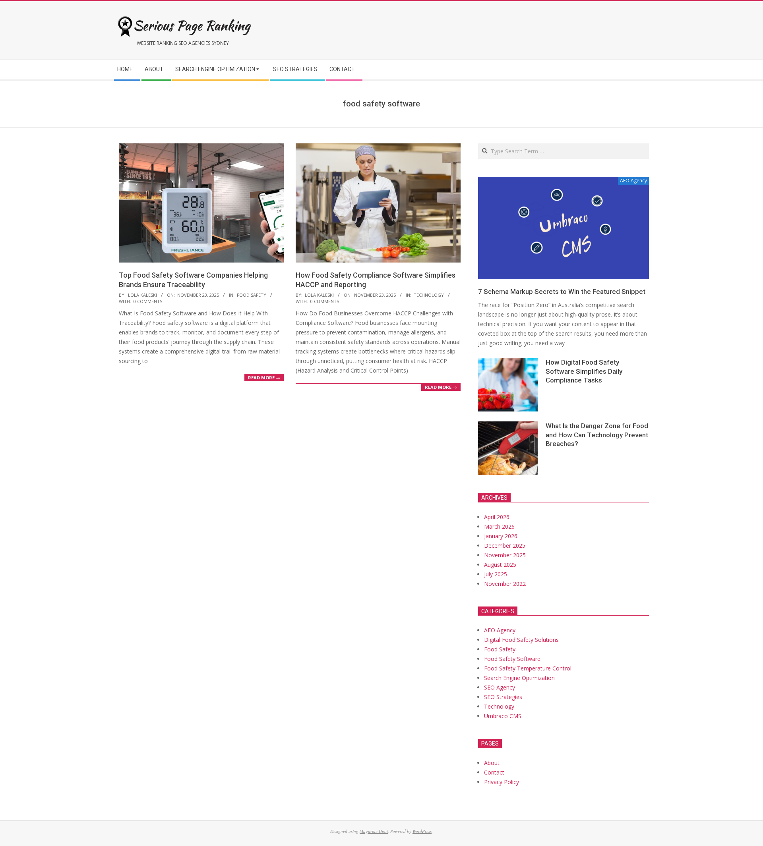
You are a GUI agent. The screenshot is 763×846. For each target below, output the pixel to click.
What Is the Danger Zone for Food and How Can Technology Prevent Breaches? (597, 435)
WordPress (422, 831)
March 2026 (499, 526)
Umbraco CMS (502, 716)
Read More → (264, 378)
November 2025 (505, 555)
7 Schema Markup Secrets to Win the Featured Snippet (561, 292)
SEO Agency (499, 687)
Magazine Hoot (374, 831)
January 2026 (500, 536)
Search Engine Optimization (519, 678)
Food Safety (251, 295)
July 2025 (495, 574)
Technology (429, 295)
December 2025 (504, 545)
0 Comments (148, 301)
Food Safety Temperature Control (527, 668)
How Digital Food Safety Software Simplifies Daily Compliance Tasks (584, 371)
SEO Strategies (503, 697)
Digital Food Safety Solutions (521, 639)
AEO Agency (499, 630)
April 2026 (496, 517)
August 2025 (500, 564)
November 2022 (505, 583)
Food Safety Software (512, 659)
